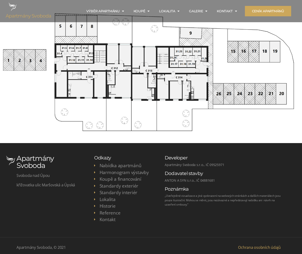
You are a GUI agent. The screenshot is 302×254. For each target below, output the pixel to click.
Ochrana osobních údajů (259, 247)
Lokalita (167, 11)
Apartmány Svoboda (28, 16)
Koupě (139, 11)
